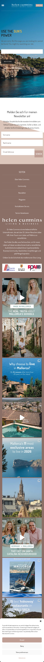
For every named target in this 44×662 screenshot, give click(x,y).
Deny (22, 646)
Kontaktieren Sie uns (22, 206)
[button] (40, 621)
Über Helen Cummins (22, 179)
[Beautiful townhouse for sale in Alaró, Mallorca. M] (22, 417)
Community (22, 186)
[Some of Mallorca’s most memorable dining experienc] (22, 617)
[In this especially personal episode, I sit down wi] (22, 297)
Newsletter (22, 193)
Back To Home (8, 61)
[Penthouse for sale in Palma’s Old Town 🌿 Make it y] (22, 497)
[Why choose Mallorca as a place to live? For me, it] (22, 377)
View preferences (22, 652)
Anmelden (39, 5)
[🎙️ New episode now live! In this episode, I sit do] (22, 537)
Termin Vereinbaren (22, 213)
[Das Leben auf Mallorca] (22, 5)
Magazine (22, 199)
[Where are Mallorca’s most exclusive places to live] (22, 457)
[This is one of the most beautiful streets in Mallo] (22, 337)
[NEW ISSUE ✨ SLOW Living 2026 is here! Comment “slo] (22, 577)
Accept (22, 640)
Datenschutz (22, 658)
